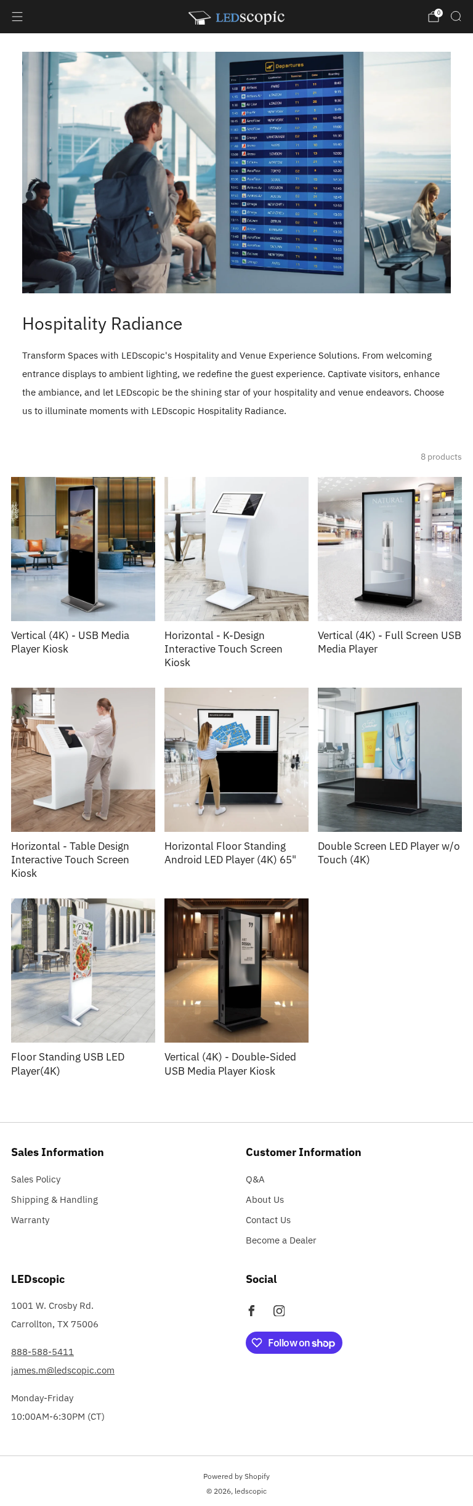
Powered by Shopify (236, 1476)
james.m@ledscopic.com (63, 1370)
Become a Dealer (281, 1240)
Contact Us (268, 1220)
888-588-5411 (42, 1351)
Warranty (30, 1220)
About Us (265, 1199)
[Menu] (17, 16)
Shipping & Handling (54, 1199)
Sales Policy (35, 1179)
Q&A (255, 1179)
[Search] (456, 16)
